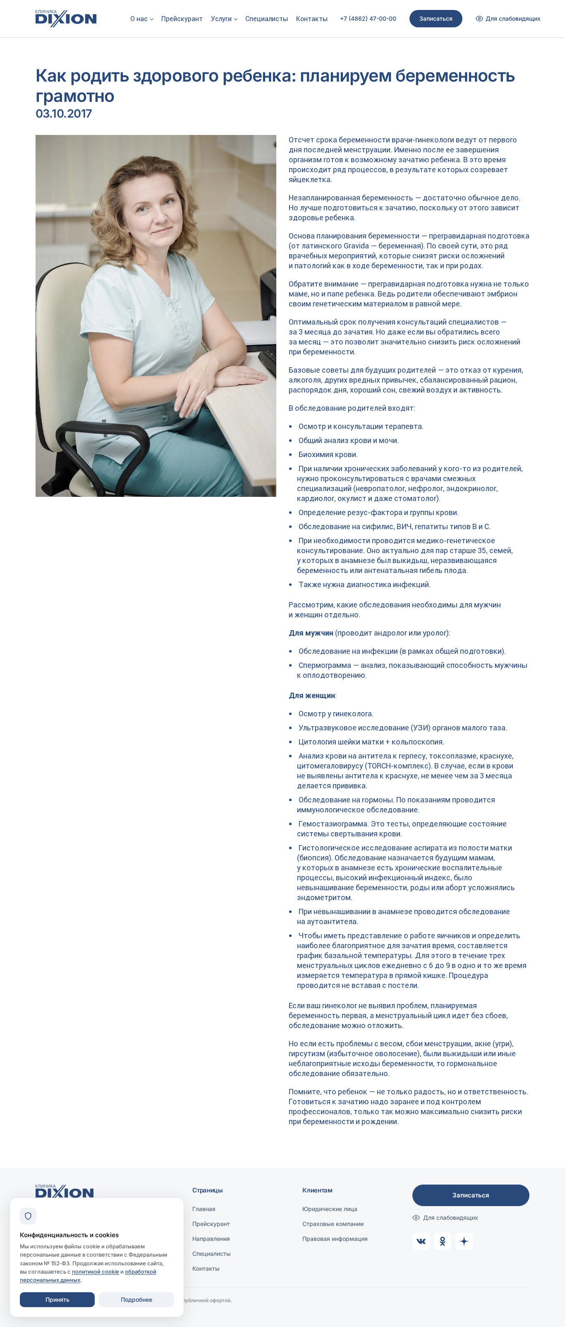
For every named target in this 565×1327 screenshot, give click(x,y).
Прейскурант (182, 18)
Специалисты (266, 18)
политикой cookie (95, 1271)
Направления (211, 1238)
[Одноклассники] (442, 1241)
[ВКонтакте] (421, 1241)
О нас (139, 18)
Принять (57, 1299)
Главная (203, 1208)
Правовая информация (335, 1238)
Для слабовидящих (450, 1217)
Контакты (312, 18)
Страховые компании (333, 1223)
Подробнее (136, 1299)
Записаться (435, 18)
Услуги (221, 18)
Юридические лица (329, 1208)
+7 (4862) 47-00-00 (368, 18)
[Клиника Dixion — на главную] (66, 18)
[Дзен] (464, 1241)
